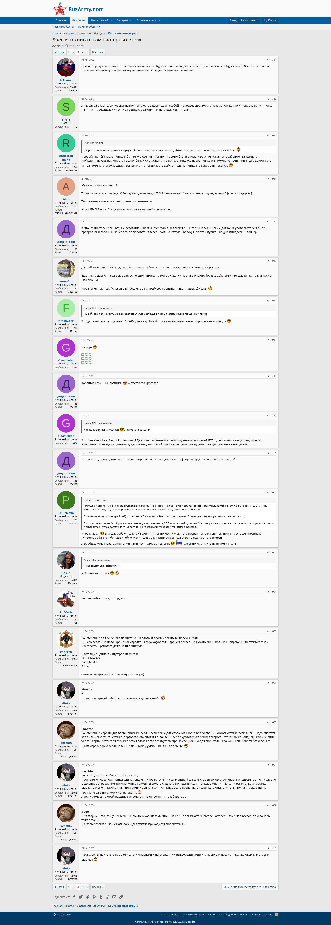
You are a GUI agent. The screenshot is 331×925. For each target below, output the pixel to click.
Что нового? (99, 20)
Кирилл (59, 45)
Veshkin (66, 742)
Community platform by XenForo (165, 921)
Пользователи (146, 20)
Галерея (122, 20)
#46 (274, 261)
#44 (274, 179)
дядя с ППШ (66, 242)
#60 (274, 848)
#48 (274, 339)
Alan (66, 199)
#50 (274, 415)
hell (75, 622)
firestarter (66, 321)
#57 (274, 722)
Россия (73, 252)
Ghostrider (66, 360)
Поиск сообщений (89, 26)
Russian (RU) (63, 914)
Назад (60, 52)
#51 (274, 453)
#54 (274, 591)
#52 (274, 492)
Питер (73, 331)
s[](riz (66, 119)
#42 (274, 99)
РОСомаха (66, 513)
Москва (73, 523)
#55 (274, 631)
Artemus (66, 80)
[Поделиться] (268, 60)
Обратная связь (170, 914)
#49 (274, 376)
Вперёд (96, 52)
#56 (274, 683)
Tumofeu (66, 281)
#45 (274, 221)
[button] (111, 20)
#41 (274, 59)
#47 (274, 300)
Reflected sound (66, 158)
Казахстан (71, 170)
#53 (274, 552)
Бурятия (72, 713)
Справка (255, 914)
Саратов (72, 291)
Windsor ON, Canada (66, 212)
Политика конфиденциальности (227, 914)
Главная (61, 20)
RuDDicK (66, 612)
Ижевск (73, 90)
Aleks (66, 703)
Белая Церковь (69, 756)
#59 (274, 805)
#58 (274, 765)
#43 (274, 135)
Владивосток (70, 665)
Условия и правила (194, 914)
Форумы (78, 20)
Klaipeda (72, 583)
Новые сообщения (63, 26)
